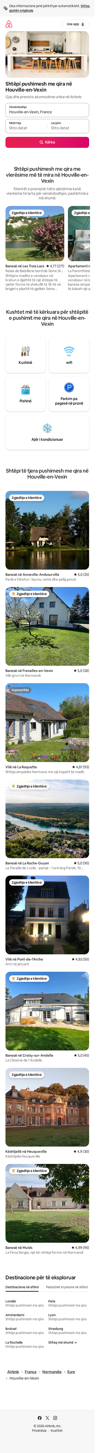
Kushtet (57, 1431)
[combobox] (47, 112)
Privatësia (39, 1431)
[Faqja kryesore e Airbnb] (8, 24)
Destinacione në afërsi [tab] (22, 1287)
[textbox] (26, 128)
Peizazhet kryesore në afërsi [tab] (67, 1287)
